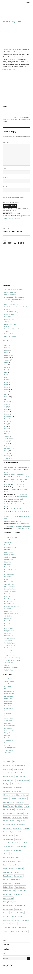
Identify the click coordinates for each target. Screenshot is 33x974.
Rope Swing (18, 894)
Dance (6, 370)
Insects (6, 402)
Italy (17, 835)
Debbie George (8, 698)
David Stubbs (20, 802)
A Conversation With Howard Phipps (14, 297)
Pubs (5, 426)
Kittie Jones (7, 723)
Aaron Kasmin (8, 679)
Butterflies (7, 357)
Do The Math (8, 564)
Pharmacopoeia (16, 880)
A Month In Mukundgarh (11, 302)
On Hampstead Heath (10, 292)
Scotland (6, 913)
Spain (14, 916)
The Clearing (8, 640)
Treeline (6, 321)
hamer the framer (9, 118)
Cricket (6, 367)
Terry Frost (6, 924)
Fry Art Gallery (8, 581)
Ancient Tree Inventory (10, 540)
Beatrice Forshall (8, 777)
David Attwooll (22, 799)
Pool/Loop (7, 309)
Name (5, 169)
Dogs (5, 372)
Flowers (6, 379)
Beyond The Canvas (10, 547)
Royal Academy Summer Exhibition (14, 905)
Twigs (6, 446)
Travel (6, 441)
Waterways (7, 456)
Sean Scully (14, 913)
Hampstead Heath (9, 824)
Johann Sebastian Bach (10, 843)
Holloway (26, 828)
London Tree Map (9, 604)
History (6, 397)
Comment (6, 142)
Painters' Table (8, 618)
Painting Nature (8, 621)
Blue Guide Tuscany (22, 780)
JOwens (6, 499)
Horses (6, 399)
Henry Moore (7, 828)
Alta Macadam (17, 762)
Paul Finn (7, 735)
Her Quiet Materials (9, 586)
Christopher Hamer (9, 795)
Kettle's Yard (7, 594)
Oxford (17, 872)
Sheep (6, 431)
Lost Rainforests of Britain (11, 606)
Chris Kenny (7, 689)
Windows (7, 458)
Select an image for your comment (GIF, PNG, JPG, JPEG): (15, 209)
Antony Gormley (8, 773)
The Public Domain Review (12, 660)
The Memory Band (9, 655)
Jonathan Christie (8, 846)
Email (5, 177)
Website (5, 186)
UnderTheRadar (8, 670)
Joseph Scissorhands (10, 591)
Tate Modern (25, 920)
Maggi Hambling (8, 869)
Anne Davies (8, 684)
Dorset (26, 806)
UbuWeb (6, 665)
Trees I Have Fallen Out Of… (12, 329)
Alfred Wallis (7, 762)
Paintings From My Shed (11, 304)
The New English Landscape (12, 658)
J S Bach (6, 854)
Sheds (6, 429)
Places (6, 421)
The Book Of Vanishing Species (13, 312)
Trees (5, 443)
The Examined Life (9, 645)
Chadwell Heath (17, 784)
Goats (6, 392)
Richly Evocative (9, 631)
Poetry (6, 424)
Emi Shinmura (8, 701)
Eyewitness (6, 817)
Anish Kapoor (7, 769)
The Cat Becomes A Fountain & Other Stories (17, 307)
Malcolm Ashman (9, 730)
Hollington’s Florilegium (11, 336)
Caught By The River (10, 557)
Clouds (6, 362)
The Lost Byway (9, 653)
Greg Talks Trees (9, 584)
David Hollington (9, 694)
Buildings (7, 355)
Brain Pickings (8, 552)
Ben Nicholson (20, 777)
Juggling (6, 406)
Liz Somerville (8, 728)
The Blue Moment (9, 638)
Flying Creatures (9, 574)
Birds (5, 348)
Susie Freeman (8, 743)
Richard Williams (20, 887)
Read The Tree (8, 628)
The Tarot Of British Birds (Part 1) (13, 299)
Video (6, 451)
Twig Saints (7, 752)
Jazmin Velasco (8, 711)
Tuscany (6, 931)
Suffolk (20, 916)
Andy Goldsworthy (20, 765)
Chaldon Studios (9, 559)
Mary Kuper (19, 869)
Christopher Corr (9, 691)
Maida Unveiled (8, 608)
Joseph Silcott (18, 850)
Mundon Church (18, 509)
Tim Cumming (22, 927)
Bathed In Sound (9, 314)
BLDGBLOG (8, 550)
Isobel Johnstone (9, 708)
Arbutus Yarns (8, 542)
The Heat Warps (8, 650)
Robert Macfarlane (9, 891)
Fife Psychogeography (10, 569)
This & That (7, 438)
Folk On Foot (8, 577)
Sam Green (7, 633)
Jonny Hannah (8, 721)
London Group (14, 865)
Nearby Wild (8, 611)
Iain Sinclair (18, 832)
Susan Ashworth (8, 740)
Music (6, 411)
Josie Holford (8, 504)
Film (5, 375)
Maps (5, 409)
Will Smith (24, 931)
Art (27, 118)
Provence (17, 883)
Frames (6, 382)
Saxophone (18, 909)
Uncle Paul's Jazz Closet (11, 667)
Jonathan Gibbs (8, 718)
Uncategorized (8, 448)
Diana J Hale (8, 562)
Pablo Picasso (7, 876)
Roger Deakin (7, 894)
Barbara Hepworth (21, 773)
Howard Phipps (7, 49)
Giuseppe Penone (9, 821)
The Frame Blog (8, 648)
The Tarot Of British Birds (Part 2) (13, 290)
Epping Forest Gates (10, 567)
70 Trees (6, 331)
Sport (5, 433)
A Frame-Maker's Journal (11, 537)
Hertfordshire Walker (10, 589)
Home (4, 940)
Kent (17, 858)
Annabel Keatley (9, 681)
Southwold (6, 916)
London (5, 865)
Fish (5, 377)
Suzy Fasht (7, 745)
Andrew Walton (8, 765)
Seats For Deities (9, 334)
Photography (7, 416)
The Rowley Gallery (9, 748)
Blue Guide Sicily (8, 780)
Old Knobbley (8, 616)
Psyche (6, 626)
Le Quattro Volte (9, 319)
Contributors (6, 949)
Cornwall (6, 799)
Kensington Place (8, 858)
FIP (5, 572)
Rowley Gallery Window (10, 902)
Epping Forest (7, 813)
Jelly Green (7, 713)
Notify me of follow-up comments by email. (13, 197)
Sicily (22, 913)
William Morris (15, 931)
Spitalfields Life (8, 635)
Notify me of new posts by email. (11, 202)
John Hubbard (24, 843)
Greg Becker (20, 821)
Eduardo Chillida (8, 810)
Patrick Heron (18, 876)
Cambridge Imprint (9, 554)
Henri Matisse (21, 824)
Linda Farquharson (9, 725)
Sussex (17, 920)
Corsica (13, 799)
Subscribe (6, 945)
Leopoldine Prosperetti (10, 596)
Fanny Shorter (8, 703)
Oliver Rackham (8, 872)
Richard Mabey (8, 887)
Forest (6, 579)
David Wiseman (8, 696)
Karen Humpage (16, 854)
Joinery (6, 404)
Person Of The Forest (10, 324)
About (4, 953)
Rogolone (18, 521)
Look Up (6, 326)
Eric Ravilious (18, 813)
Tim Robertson (8, 750)
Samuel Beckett (8, 909)
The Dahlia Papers (9, 643)
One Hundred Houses (10, 294)
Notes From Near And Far (11, 613)
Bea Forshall (7, 545)
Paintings (6, 414)
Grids (5, 394)
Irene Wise (7, 484)
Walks (6, 453)
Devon (4, 119)
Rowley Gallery (8, 898)
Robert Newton (8, 738)
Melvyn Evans (8, 733)
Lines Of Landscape (10, 599)
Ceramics (7, 360)
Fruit (5, 384)
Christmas (6, 791)
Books (6, 350)
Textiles (6, 436)
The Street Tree (8, 662)
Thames (14, 924)
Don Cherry (18, 806)
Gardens (6, 389)
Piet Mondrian (7, 883)
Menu (27, 3)
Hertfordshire (17, 828)
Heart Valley (7, 317)
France (25, 817)
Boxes (6, 352)
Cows (5, 365)
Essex (27, 813)
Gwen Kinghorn (8, 526)
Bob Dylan (6, 784)
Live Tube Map (8, 601)
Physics (6, 419)
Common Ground (22, 795)
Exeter (8, 119)
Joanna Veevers (8, 716)
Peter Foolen (7, 623)
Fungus (6, 387)
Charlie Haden (7, 788)
